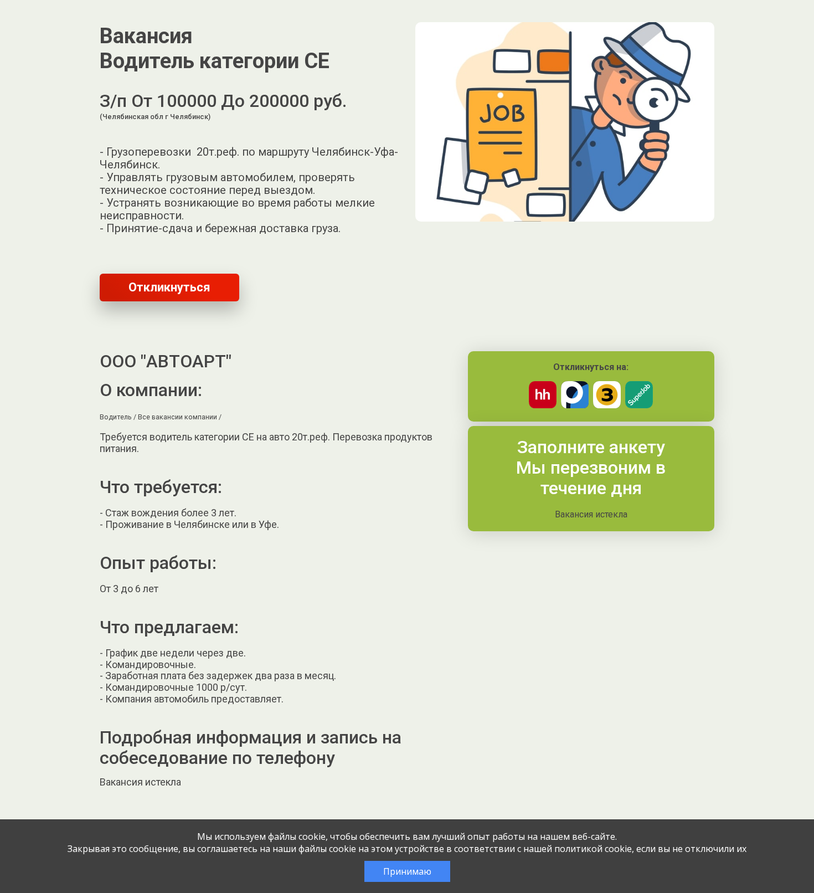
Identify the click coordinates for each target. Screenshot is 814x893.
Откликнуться (169, 287)
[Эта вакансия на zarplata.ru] (607, 405)
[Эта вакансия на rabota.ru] (575, 405)
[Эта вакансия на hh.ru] (543, 405)
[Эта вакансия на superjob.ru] (639, 405)
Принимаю (407, 871)
